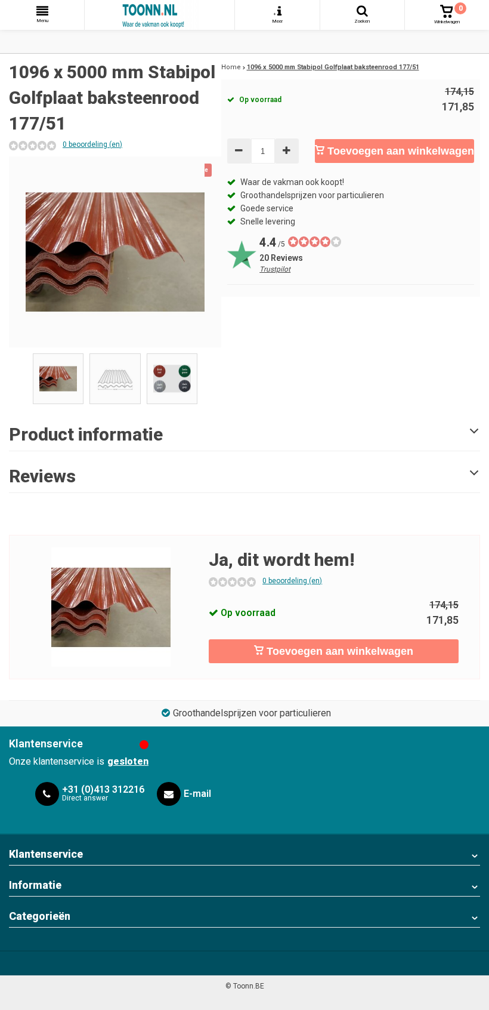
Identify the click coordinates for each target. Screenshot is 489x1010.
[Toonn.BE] (159, 15)
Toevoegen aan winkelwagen (399, 151)
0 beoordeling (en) (92, 144)
